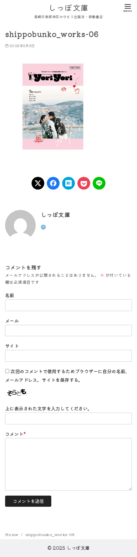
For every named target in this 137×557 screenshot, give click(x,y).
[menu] (127, 7)
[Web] (43, 226)
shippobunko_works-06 (50, 534)
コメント (15, 433)
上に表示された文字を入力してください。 (48, 408)
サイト (12, 345)
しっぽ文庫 (68, 7)
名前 (9, 295)
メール (12, 320)
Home (12, 534)
